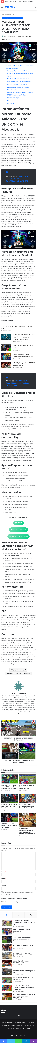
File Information (12, 90)
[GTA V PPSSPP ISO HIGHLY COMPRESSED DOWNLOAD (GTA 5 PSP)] (7, 923)
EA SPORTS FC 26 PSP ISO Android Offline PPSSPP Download (9, 806)
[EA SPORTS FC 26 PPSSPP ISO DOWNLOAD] (7, 931)
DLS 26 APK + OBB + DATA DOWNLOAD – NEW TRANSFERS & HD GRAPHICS (23, 987)
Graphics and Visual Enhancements (18, 79)
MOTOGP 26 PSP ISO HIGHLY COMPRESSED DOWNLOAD (17, 178)
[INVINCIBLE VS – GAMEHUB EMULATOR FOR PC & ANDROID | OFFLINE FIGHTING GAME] (27, 820)
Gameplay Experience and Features (18, 71)
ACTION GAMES (12, 14)
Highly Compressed (19, 670)
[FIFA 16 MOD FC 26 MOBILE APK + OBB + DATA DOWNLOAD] (7, 939)
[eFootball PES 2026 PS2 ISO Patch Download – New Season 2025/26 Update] (7, 996)
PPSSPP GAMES (17, 18)
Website (3, 885)
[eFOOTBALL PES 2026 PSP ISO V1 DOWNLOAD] (6, 347)
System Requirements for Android (18, 87)
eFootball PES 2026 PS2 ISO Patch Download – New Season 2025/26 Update (24, 996)
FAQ (8, 100)
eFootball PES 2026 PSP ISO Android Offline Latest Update (26, 787)
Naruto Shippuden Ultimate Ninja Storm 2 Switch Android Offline (26, 806)
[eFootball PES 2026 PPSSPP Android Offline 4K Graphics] (9, 817)
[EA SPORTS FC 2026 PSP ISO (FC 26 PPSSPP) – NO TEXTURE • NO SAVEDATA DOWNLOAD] (6, 337)
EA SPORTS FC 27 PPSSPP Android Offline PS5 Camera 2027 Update (9, 787)
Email (3, 878)
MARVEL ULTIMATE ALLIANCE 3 (18, 674)
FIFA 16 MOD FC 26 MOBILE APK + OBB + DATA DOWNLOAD (23, 938)
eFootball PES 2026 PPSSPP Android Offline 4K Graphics (9, 825)
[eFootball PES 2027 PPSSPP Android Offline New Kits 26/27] (6, 356)
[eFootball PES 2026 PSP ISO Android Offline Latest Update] (27, 779)
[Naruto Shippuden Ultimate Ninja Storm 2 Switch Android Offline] (27, 798)
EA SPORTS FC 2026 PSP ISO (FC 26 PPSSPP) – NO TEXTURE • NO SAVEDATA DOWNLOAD (24, 337)
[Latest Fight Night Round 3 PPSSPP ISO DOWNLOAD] (6, 365)
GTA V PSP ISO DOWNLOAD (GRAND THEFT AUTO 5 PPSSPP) (23, 954)
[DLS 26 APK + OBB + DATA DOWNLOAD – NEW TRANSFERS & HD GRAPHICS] (7, 988)
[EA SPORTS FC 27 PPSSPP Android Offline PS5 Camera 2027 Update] (9, 779)
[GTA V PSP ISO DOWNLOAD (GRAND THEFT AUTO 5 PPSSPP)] (7, 955)
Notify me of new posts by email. (12, 902)
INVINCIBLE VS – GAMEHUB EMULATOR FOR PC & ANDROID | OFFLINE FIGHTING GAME (27, 831)
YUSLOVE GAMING (9, 36)
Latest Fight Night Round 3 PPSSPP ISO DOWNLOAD (22, 962)
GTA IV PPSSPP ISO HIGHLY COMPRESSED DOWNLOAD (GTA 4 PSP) (24, 971)
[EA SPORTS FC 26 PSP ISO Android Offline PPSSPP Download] (9, 798)
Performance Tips (13, 98)
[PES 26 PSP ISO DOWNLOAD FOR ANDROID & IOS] (7, 980)
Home (5, 14)
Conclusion (10, 103)
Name (3, 872)
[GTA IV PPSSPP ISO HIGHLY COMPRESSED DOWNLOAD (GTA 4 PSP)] (7, 971)
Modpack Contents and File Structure (19, 81)
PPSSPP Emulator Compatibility (17, 84)
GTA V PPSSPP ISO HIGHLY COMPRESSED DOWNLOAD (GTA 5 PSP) (24, 922)
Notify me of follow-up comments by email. (15, 898)
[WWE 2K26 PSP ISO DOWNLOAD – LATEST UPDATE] (7, 947)
